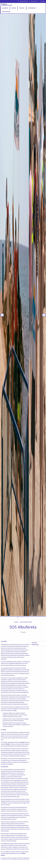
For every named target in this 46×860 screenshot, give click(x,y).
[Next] (43, 315)
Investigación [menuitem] (31, 8)
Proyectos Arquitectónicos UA (6, 4)
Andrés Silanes (35, 644)
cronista (22, 742)
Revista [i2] (42, 1)
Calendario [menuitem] (5, 8)
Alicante (8, 744)
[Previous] (2, 315)
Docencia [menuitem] (21, 8)
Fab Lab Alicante (34, 1)
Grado (16, 622)
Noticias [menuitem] (13, 8)
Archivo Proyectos (24, 1)
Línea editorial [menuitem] (6, 11)
